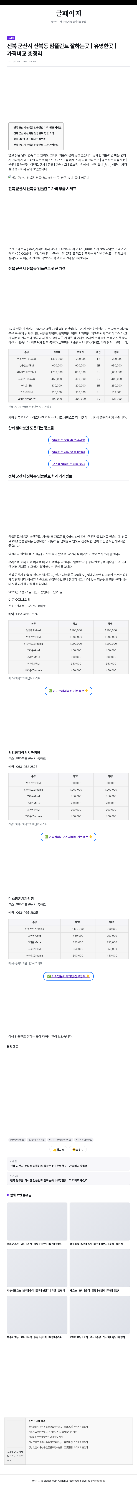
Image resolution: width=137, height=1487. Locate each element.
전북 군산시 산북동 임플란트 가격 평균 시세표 (38, 127)
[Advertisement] (68, 96)
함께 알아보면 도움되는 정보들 (30, 139)
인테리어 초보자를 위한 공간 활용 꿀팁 (46, 1437)
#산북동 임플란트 (84, 1139)
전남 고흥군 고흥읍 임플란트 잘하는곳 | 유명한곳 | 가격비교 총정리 (58, 1442)
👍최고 (58, 1150)
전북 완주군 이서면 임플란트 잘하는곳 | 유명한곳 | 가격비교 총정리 (49, 1180)
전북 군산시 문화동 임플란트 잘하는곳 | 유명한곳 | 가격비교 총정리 (49, 1166)
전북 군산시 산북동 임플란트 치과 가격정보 (36, 144)
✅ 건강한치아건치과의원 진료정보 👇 (68, 836)
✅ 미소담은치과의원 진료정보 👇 (68, 976)
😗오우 (77, 1150)
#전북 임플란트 (17, 1139)
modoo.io (99, 1480)
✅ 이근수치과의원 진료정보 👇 (68, 690)
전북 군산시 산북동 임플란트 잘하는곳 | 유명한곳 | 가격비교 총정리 (58, 1426)
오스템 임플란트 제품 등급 (68, 463)
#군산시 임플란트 (36, 1139)
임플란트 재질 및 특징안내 (68, 451)
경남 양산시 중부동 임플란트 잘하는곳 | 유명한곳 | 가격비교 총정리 (58, 1447)
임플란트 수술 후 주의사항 (68, 439)
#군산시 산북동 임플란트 (60, 1139)
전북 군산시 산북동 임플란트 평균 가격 (34, 133)
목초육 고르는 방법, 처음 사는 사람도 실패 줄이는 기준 (53, 1431)
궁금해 (11, 38)
